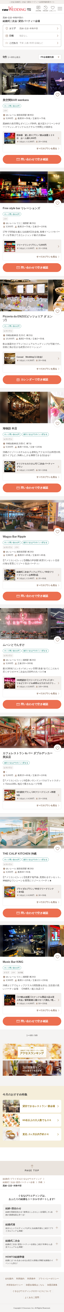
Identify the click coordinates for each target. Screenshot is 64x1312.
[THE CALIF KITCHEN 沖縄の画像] (32, 832)
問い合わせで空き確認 (34, 159)
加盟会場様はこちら (35, 1285)
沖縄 (40, 1182)
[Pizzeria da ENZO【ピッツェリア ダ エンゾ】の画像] (32, 295)
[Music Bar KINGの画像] (32, 941)
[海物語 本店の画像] (32, 407)
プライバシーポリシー (48, 1278)
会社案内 (9, 1278)
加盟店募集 (52, 1285)
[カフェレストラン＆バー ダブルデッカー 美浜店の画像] (32, 732)
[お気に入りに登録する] (57, 95)
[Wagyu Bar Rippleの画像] (32, 516)
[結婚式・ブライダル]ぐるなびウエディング (22, 1179)
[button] (32, 1211)
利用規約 (20, 1278)
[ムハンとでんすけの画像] (32, 624)
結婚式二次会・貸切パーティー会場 (18, 1182)
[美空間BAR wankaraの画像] (32, 79)
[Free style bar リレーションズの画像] (32, 187)
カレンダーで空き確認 (34, 379)
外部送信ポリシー (14, 1285)
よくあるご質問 (32, 1297)
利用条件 (31, 1278)
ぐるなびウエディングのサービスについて (31, 1291)
